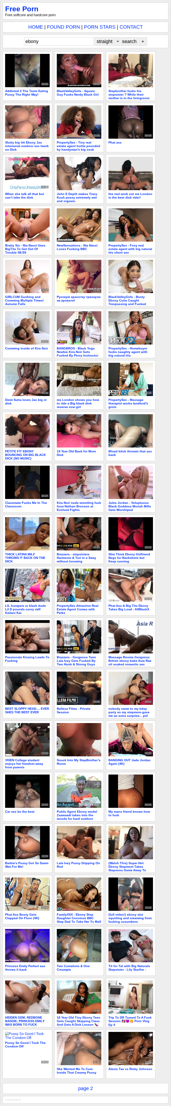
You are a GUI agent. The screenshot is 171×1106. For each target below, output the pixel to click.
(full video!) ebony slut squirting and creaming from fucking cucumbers (130, 918)
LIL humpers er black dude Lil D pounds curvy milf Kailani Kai (25, 609)
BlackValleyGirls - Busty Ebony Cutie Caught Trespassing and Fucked (127, 300)
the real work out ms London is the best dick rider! (130, 195)
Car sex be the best (20, 811)
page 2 (85, 1088)
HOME (35, 27)
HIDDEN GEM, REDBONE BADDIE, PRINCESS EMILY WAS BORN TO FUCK (25, 1021)
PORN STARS (100, 27)
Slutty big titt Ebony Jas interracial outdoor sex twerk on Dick (27, 146)
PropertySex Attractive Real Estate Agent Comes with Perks (77, 609)
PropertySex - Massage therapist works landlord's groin (128, 403)
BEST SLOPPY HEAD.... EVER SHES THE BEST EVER (27, 710)
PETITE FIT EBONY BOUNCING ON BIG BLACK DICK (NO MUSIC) (25, 454)
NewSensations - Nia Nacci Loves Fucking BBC (77, 247)
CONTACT (131, 27)
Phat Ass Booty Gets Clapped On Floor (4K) (22, 916)
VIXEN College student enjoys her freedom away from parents (24, 763)
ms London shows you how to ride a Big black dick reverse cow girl (78, 403)
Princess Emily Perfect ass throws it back (25, 967)
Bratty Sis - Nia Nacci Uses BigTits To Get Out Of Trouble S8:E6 (25, 249)
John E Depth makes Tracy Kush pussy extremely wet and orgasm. (77, 197)
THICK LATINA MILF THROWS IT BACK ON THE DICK (25, 557)
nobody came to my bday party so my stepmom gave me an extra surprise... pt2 (128, 712)
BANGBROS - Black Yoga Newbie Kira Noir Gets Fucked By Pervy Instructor (77, 352)
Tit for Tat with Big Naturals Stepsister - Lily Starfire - (129, 967)
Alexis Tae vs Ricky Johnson (130, 1069)
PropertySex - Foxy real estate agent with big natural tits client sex (130, 249)
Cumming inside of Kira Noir (26, 348)
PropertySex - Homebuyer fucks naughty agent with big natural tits (127, 352)
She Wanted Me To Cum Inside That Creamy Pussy (76, 1070)
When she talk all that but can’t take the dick (24, 195)
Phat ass (115, 142)
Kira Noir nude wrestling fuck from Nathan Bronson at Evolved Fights (79, 506)
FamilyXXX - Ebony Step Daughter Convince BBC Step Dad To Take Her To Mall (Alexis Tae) (79, 920)
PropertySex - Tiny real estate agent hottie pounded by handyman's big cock (78, 146)
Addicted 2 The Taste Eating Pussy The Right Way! (26, 92)
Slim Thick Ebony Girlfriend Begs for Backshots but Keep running (129, 557)
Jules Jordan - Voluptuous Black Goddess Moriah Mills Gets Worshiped (129, 506)
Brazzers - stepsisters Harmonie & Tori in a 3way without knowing (76, 557)
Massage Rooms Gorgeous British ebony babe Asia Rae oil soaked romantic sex (129, 660)
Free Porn (22, 9)
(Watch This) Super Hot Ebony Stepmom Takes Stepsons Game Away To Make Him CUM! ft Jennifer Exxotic (128, 870)
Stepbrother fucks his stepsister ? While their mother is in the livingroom (128, 94)
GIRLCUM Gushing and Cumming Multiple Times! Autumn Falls (24, 300)
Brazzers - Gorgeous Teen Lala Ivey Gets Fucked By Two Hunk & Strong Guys (76, 660)
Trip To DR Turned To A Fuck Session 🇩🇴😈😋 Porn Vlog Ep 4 (130, 1021)
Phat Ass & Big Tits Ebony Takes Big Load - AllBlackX (128, 607)
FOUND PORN (63, 27)
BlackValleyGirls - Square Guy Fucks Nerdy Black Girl (78, 92)
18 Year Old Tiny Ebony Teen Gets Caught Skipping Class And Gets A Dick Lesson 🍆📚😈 (78, 1023)
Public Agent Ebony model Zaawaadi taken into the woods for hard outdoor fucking (77, 817)
